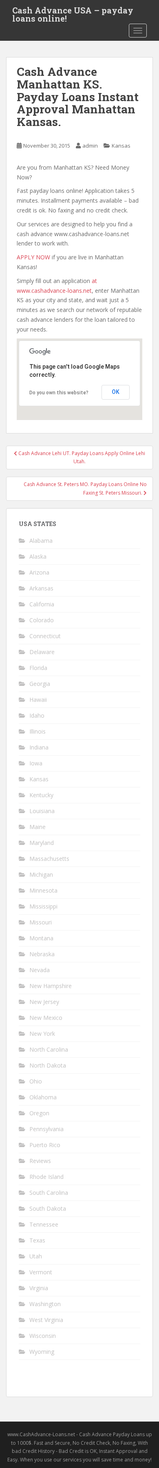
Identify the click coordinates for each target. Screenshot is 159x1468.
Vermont (40, 1272)
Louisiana (42, 811)
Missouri (40, 922)
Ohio (35, 1081)
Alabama (41, 540)
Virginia (38, 1288)
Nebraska (42, 954)
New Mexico (45, 1017)
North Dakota (47, 1065)
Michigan (41, 874)
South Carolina (48, 1192)
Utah (35, 1256)
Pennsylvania (46, 1129)
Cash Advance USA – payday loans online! (72, 12)
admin (90, 145)
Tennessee (43, 1224)
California (41, 604)
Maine (37, 827)
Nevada (39, 970)
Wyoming (41, 1351)
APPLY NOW (33, 257)
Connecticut (45, 636)
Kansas (121, 145)
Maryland (41, 843)
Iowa (35, 763)
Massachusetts (49, 858)
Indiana (39, 747)
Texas (37, 1240)
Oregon (39, 1113)
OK (115, 392)
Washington (45, 1304)
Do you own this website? (58, 393)
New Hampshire (50, 986)
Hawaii (38, 699)
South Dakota (47, 1208)
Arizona (39, 572)
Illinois (37, 731)
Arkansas (41, 588)
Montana (41, 938)
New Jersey (44, 1002)
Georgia (39, 684)
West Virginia (46, 1320)
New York (42, 1033)
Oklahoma (43, 1097)
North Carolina (48, 1049)
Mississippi (43, 906)
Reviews (40, 1161)
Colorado (41, 620)
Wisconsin (42, 1336)
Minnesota (43, 890)
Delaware (42, 652)
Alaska (37, 556)
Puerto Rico (44, 1145)
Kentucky (41, 795)
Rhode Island (46, 1177)
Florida (38, 668)
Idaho (36, 715)
